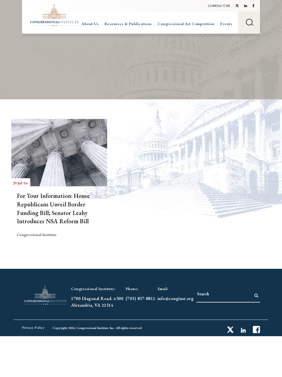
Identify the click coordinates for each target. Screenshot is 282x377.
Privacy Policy (33, 327)
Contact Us (219, 6)
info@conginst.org (176, 298)
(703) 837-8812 (140, 298)
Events (226, 23)
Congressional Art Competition (186, 23)
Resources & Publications (128, 23)
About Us (90, 23)
